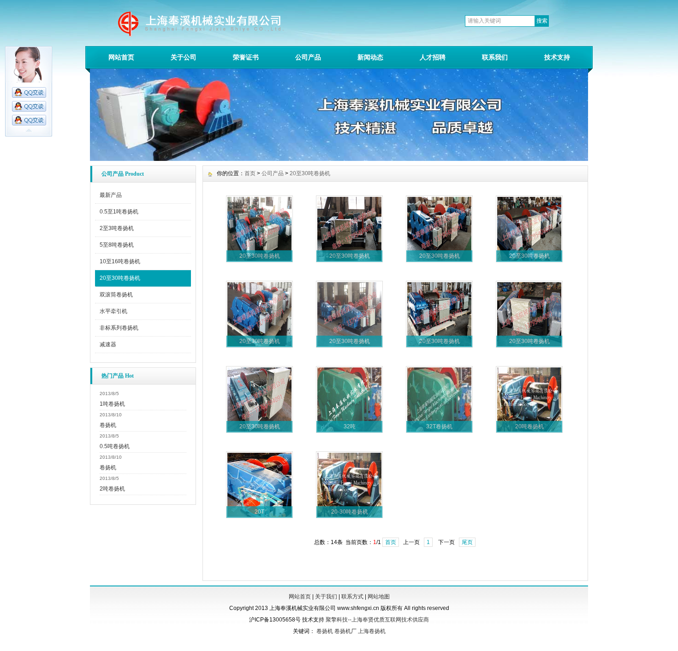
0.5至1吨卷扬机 (119, 211)
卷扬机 (108, 425)
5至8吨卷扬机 (117, 245)
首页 (250, 173)
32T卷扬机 (439, 426)
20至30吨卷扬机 (120, 278)
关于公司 (183, 57)
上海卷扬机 (372, 631)
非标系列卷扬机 (119, 328)
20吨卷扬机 (529, 426)
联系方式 (352, 596)
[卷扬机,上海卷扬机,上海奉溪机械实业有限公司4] (339, 158)
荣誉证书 (246, 57)
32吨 (350, 426)
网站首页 (121, 57)
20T (259, 512)
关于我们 (326, 596)
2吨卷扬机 (112, 488)
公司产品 (308, 57)
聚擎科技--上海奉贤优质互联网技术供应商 (377, 619)
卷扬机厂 (345, 631)
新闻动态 (370, 57)
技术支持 (557, 57)
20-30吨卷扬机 (349, 512)
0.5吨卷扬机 (115, 446)
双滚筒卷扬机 (116, 294)
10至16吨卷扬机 (120, 261)
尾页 (467, 542)
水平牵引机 (113, 311)
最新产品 (111, 195)
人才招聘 (433, 57)
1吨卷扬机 (112, 404)
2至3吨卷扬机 (117, 228)
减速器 (108, 344)
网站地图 (379, 596)
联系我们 (495, 57)
